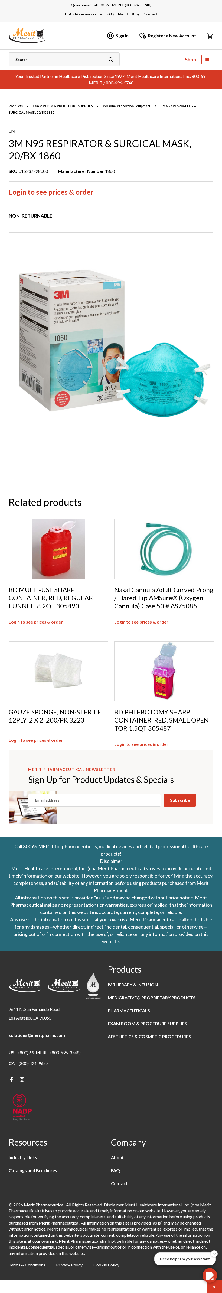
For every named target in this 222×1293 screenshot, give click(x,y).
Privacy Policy (69, 1264)
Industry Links (23, 1157)
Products (16, 106)
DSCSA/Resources (81, 14)
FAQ (110, 14)
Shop (190, 59)
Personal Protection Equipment (127, 106)
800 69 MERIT (38, 846)
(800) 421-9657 (33, 1063)
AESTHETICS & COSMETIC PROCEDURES (149, 1036)
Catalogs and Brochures (33, 1170)
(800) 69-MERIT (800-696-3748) (49, 1052)
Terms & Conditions (27, 1264)
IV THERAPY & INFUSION (133, 984)
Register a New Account (172, 35)
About (122, 14)
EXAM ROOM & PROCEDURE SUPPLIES (63, 106)
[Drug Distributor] (22, 1108)
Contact (150, 14)
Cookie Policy (106, 1264)
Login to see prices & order (51, 192)
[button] (210, 35)
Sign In (122, 35)
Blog (136, 14)
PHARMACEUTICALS (129, 1010)
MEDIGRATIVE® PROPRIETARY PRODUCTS (151, 997)
